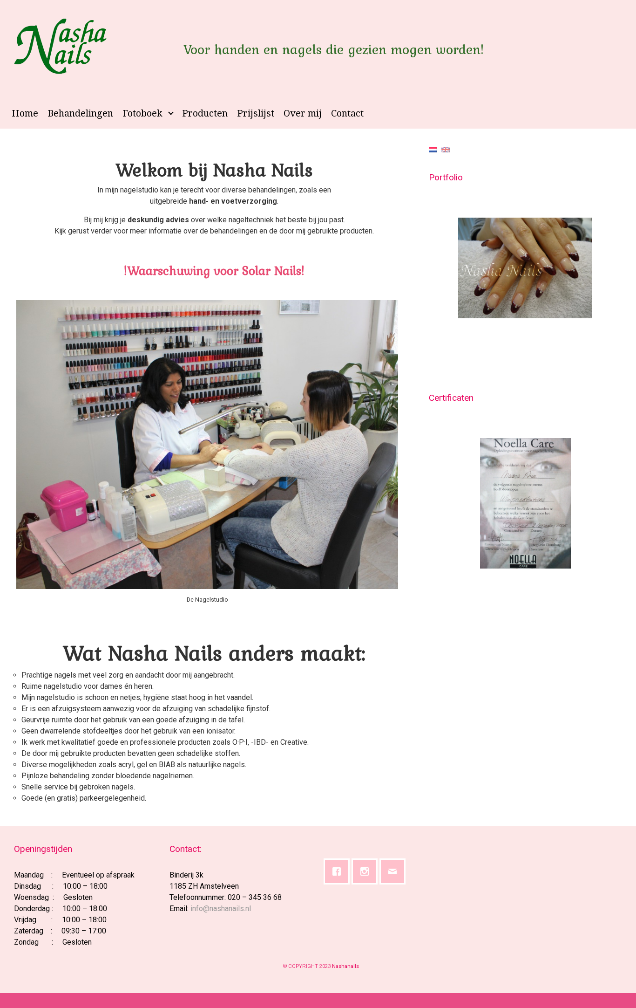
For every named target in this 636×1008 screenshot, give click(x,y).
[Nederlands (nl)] (433, 149)
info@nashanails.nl (220, 908)
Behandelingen (80, 113)
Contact (347, 113)
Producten (205, 113)
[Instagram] (367, 871)
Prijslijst (255, 113)
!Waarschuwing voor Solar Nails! (214, 270)
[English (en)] (445, 149)
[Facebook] (339, 871)
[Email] (395, 871)
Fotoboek (142, 113)
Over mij (303, 113)
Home (25, 113)
